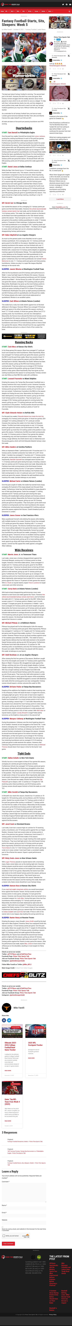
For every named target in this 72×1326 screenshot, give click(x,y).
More (49, 11)
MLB (12, 11)
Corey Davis (12, 589)
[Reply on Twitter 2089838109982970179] (50, 194)
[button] (69, 11)
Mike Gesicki (13, 792)
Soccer (36, 11)
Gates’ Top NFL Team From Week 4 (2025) (12, 1101)
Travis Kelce (6, 848)
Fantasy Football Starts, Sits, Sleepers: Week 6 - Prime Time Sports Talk (27, 1164)
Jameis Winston (16, 269)
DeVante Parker (16, 687)
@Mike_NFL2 (26, 964)
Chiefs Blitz (56, 60)
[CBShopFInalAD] (24, 90)
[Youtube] (70, 4)
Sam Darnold (13, 132)
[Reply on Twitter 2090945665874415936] (50, 103)
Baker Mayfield (11, 235)
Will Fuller (40, 710)
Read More (8, 1070)
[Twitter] (63, 4)
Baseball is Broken (53, 1309)
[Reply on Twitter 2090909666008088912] (50, 155)
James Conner (15, 515)
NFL (6, 11)
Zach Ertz (20, 912)
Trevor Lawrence (34, 583)
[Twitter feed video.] (59, 93)
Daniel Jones (13, 167)
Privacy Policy (52, 1314)
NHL (23, 11)
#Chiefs (63, 66)
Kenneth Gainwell (16, 459)
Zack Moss (12, 347)
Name (4, 1205)
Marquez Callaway (16, 719)
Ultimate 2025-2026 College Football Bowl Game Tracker (11, 1046)
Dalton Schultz (13, 758)
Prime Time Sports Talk (21, 956)
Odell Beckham (11, 655)
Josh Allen (20, 898)
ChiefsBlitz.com (60, 207)
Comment (5, 1181)
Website (4, 1220)
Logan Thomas (10, 862)
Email (4, 1212)
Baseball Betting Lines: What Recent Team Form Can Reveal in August (65, 1297)
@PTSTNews (12, 954)
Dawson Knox (15, 886)
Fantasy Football (31, 29)
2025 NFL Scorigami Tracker (35, 1044)
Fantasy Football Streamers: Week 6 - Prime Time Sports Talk (25, 1141)
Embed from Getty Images (23, 968)
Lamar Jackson (39, 136)
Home (2, 11)
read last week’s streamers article (17, 889)
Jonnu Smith (29, 921)
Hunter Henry (15, 917)
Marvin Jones (13, 554)
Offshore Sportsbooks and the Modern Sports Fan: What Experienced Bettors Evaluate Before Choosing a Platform (53, 1274)
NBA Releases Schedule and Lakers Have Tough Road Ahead (66, 1268)
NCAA (29, 11)
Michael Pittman (11, 623)
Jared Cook (9, 824)
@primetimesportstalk (17, 961)
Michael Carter (15, 481)
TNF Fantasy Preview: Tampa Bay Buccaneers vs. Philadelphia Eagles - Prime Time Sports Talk (26, 1152)
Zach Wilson (14, 301)
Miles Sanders (10, 447)
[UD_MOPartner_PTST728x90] (24, 338)
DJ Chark (8, 583)
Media (43, 11)
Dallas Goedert (8, 912)
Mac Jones (28, 944)
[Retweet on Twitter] (52, 55)
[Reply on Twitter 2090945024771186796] (50, 69)
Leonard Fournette (15, 378)
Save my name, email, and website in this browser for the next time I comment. (24, 1229)
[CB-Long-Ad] (24, 977)
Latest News (41, 29)
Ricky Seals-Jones (12, 858)
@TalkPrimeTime (25, 954)
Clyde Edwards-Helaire (13, 413)
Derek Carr (9, 203)
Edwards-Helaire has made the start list (31, 416)
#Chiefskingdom (54, 66)
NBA (18, 11)
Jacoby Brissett (22, 713)
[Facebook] (67, 4)
